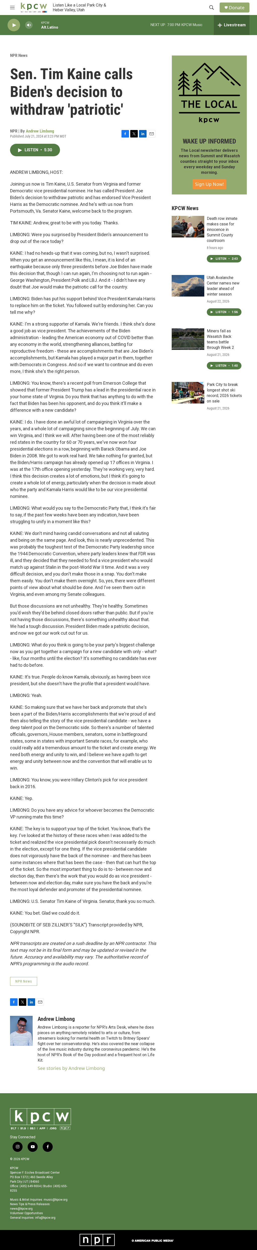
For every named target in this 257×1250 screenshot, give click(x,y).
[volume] (29, 25)
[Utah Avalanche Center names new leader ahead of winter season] (188, 286)
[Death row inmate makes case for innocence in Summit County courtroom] (188, 226)
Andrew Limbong (40, 130)
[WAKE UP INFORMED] (209, 93)
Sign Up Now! (209, 184)
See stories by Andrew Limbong (71, 1068)
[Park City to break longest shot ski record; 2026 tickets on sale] (188, 392)
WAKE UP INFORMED (209, 141)
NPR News (19, 55)
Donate (236, 7)
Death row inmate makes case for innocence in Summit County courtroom (222, 229)
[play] (14, 25)
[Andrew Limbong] (21, 1031)
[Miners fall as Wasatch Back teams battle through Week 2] (188, 339)
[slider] (37, 25)
